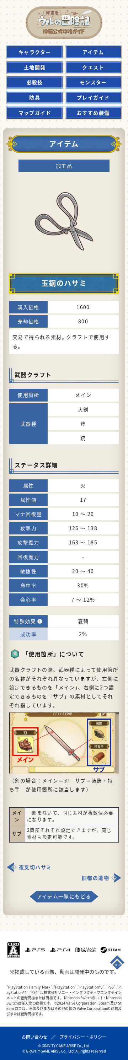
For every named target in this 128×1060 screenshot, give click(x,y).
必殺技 (35, 82)
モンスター (93, 82)
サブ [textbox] (17, 833)
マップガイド (34, 112)
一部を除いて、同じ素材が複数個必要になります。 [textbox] (70, 816)
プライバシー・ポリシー (82, 1037)
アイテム (93, 51)
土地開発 (35, 67)
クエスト (93, 67)
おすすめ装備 (93, 112)
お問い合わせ (34, 1037)
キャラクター (34, 51)
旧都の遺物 (95, 877)
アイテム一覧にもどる (64, 896)
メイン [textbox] (17, 816)
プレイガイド (93, 97)
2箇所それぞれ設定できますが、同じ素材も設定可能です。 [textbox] (69, 833)
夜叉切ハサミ (35, 867)
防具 (34, 97)
